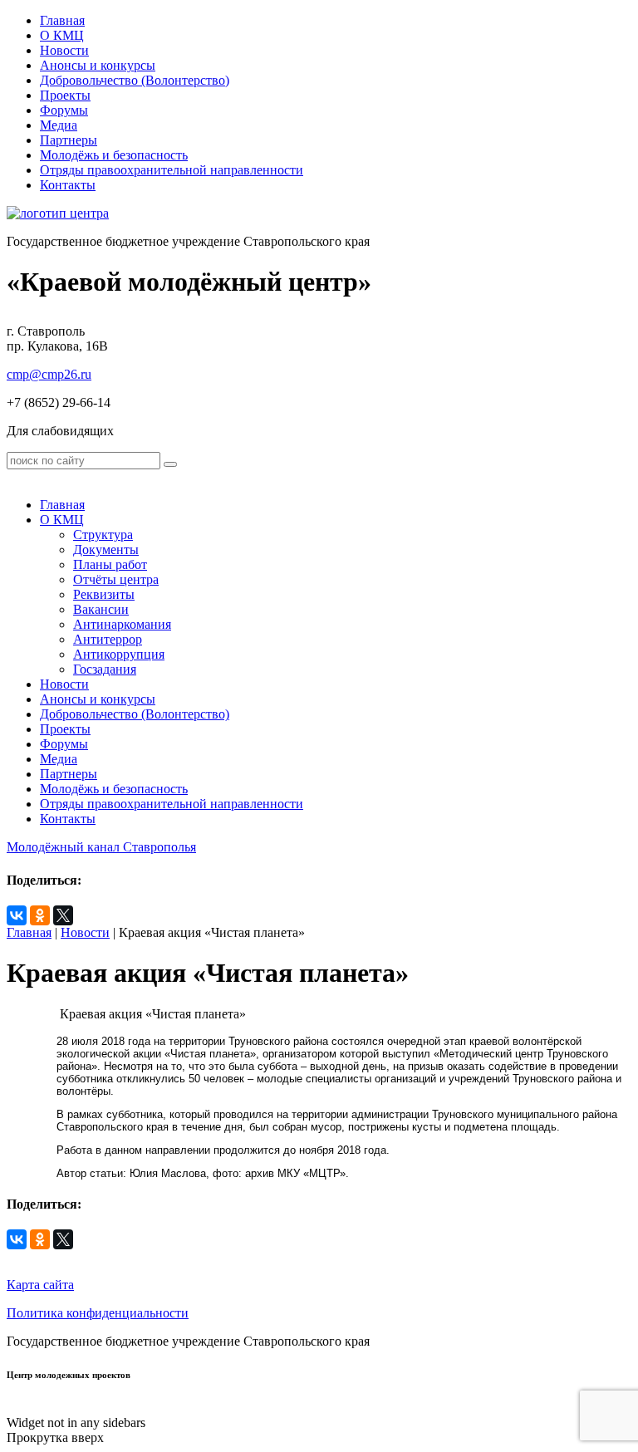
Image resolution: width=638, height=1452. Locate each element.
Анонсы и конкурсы (97, 65)
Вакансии (101, 609)
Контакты (68, 185)
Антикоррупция (118, 654)
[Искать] (170, 464)
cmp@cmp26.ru (49, 374)
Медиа (58, 125)
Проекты (65, 95)
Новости (64, 50)
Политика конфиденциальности (98, 1313)
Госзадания (104, 669)
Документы (106, 549)
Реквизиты (104, 594)
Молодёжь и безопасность (114, 155)
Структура (103, 534)
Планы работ (110, 564)
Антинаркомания (122, 624)
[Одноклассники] (40, 915)
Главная (62, 20)
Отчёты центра (116, 579)
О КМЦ (62, 35)
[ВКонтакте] (17, 915)
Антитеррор (107, 639)
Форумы (64, 110)
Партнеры (68, 140)
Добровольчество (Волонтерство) (134, 80)
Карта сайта (40, 1285)
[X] (63, 915)
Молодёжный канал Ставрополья (101, 847)
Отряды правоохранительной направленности (171, 170)
